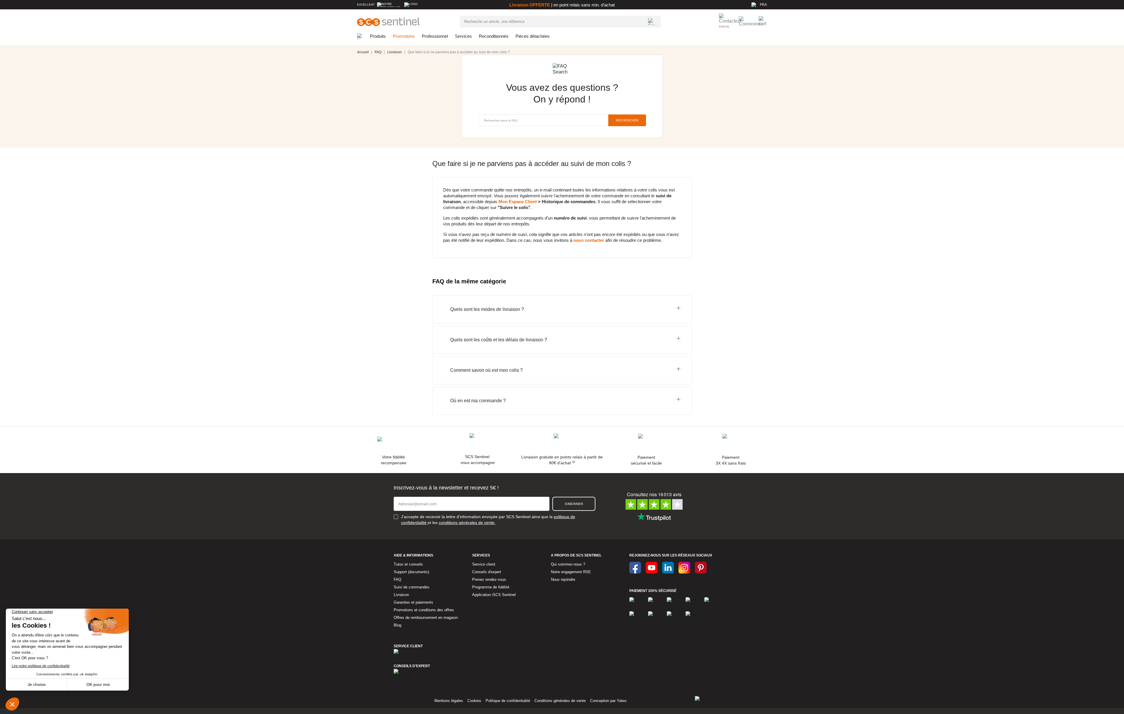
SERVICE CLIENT (408, 646)
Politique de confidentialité (508, 700)
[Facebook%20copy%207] (684, 567)
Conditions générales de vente (560, 700)
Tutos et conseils (408, 564)
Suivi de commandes (411, 587)
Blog (397, 625)
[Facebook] (635, 567)
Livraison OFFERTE (529, 4)
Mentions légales (448, 700)
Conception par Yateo (608, 700)
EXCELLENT (366, 4)
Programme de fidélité (490, 587)
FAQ (397, 579)
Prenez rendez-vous (489, 579)
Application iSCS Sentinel (494, 595)
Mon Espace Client (517, 201)
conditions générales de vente (467, 522)
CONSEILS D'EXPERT (412, 666)
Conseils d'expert (486, 572)
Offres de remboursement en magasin (426, 617)
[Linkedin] (668, 567)
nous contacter (588, 240)
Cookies (474, 700)
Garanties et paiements (413, 602)
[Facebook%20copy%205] (651, 567)
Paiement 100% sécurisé (652, 591)
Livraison (401, 595)
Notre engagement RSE (571, 572)
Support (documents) (411, 572)
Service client (483, 564)
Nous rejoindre (563, 579)
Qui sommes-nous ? (568, 564)
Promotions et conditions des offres (424, 610)
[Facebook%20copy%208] (701, 567)
